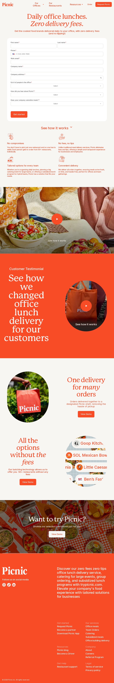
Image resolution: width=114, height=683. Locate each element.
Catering (90, 633)
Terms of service (94, 666)
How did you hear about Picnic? (22, 91)
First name (14, 42)
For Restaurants (55, 4)
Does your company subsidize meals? (25, 100)
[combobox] (55, 78)
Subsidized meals (95, 637)
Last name (61, 42)
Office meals (92, 626)
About (89, 650)
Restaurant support (67, 666)
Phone (13, 50)
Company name (16, 66)
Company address (17, 74)
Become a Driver (66, 653)
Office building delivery (98, 640)
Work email (15, 58)
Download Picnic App (68, 633)
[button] (13, 54)
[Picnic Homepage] (7, 4)
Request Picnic (64, 626)
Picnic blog (62, 650)
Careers (90, 653)
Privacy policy (93, 670)
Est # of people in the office (21, 82)
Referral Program (95, 657)
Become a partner (66, 630)
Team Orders (92, 630)
